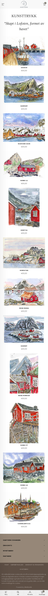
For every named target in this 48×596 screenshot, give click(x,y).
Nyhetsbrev (24, 569)
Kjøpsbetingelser (17, 565)
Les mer (39, 581)
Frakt (7, 565)
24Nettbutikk (28, 587)
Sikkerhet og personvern (34, 565)
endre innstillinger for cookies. (11, 583)
